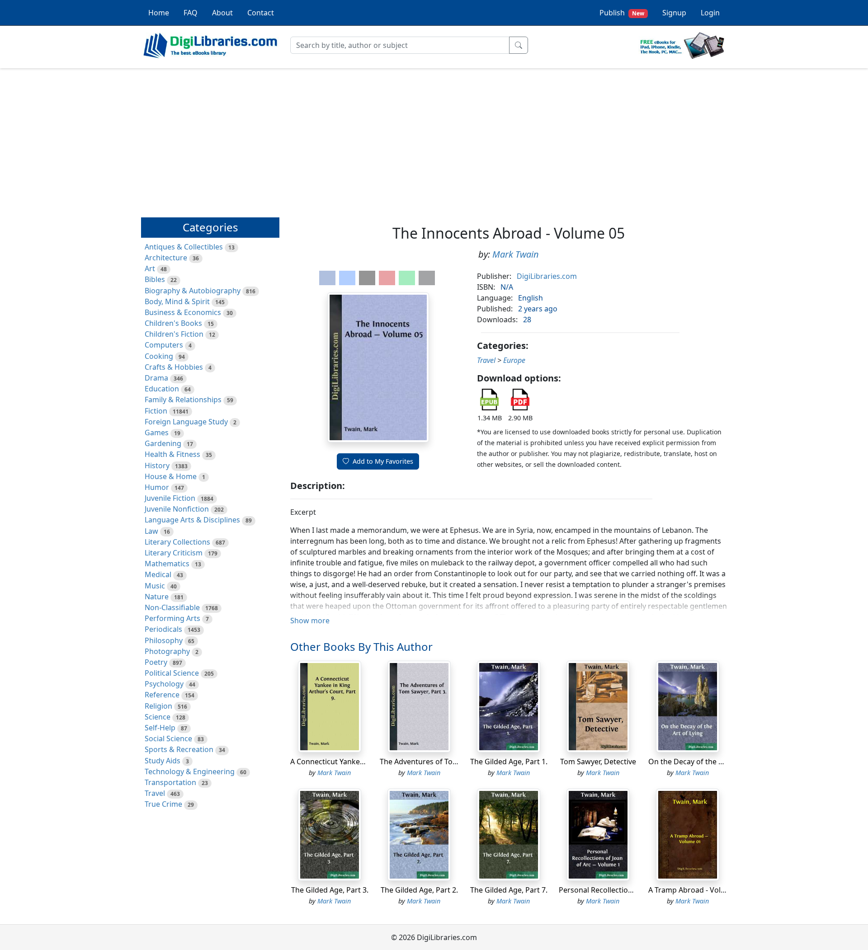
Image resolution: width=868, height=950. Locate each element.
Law (151, 531)
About (222, 13)
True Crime (163, 804)
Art (150, 268)
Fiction (156, 411)
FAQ (191, 13)
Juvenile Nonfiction (177, 509)
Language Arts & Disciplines (192, 520)
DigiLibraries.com (547, 276)
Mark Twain (515, 254)
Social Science (168, 738)
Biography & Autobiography (193, 291)
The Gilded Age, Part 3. (329, 890)
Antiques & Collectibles (184, 247)
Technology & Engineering (190, 771)
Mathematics (167, 564)
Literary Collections (177, 542)
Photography (167, 651)
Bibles (155, 279)
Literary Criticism (174, 553)
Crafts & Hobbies (174, 367)
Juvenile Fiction (170, 498)
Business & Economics (183, 312)
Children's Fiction (174, 334)
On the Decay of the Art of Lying (703, 762)
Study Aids (162, 761)
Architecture (166, 258)
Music (155, 586)
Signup (674, 13)
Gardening (163, 443)
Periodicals (163, 629)
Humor (157, 487)
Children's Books (173, 323)
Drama (156, 378)
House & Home (171, 476)
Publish (621, 13)
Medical (158, 574)
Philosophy (164, 640)
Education (162, 389)
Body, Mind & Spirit (177, 301)
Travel (155, 793)
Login (710, 13)
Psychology (164, 684)
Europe (514, 360)
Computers (164, 345)
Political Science (172, 673)
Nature (157, 597)
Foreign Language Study (186, 422)
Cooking (159, 356)
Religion (158, 706)
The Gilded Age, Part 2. (419, 890)
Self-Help (160, 728)
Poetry (156, 662)
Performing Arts (172, 618)
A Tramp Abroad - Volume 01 (697, 890)
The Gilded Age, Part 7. (508, 890)
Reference (162, 695)
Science (157, 717)
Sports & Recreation (179, 749)
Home (158, 13)
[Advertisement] (434, 138)
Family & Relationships (183, 399)
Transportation (170, 782)
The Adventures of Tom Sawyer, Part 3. (445, 762)
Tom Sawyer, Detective (598, 762)
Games (157, 432)
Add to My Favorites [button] (383, 461)
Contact (260, 13)
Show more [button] (310, 620)
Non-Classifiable (172, 607)
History (157, 465)
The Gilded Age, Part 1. (508, 762)
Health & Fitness (172, 454)
